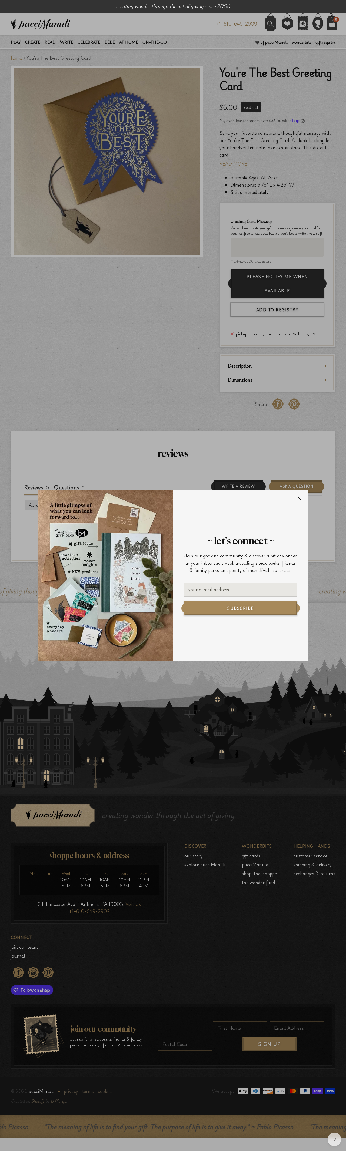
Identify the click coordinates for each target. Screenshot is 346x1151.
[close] (300, 499)
